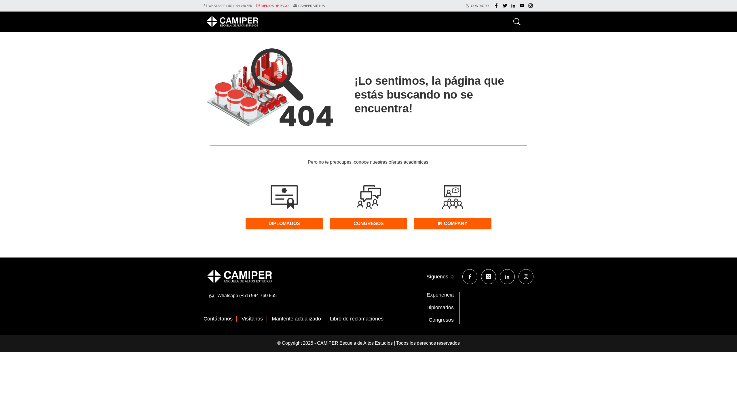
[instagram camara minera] (530, 6)
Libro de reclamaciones (356, 319)
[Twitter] (505, 6)
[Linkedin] (507, 276)
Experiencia (440, 295)
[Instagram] (525, 276)
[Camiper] (240, 276)
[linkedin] (514, 6)
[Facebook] (497, 6)
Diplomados (440, 307)
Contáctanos (218, 319)
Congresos (441, 320)
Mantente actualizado (296, 319)
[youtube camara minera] (522, 6)
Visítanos (252, 319)
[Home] (232, 21)
